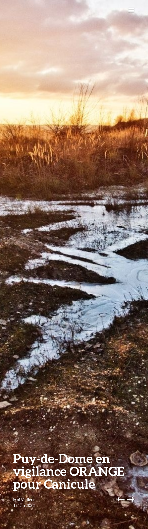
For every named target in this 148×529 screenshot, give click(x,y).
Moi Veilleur (24, 499)
